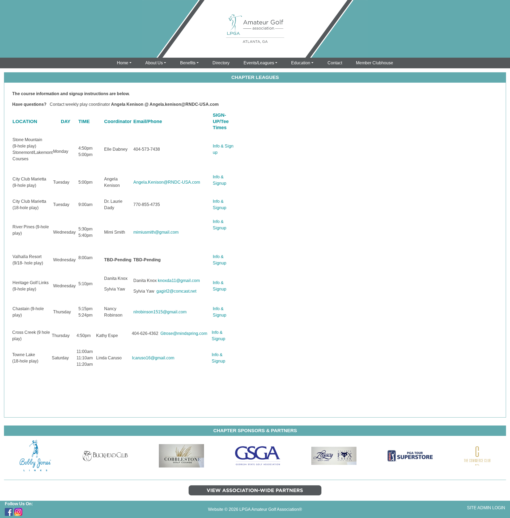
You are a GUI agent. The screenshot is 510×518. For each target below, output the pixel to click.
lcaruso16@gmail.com (153, 358)
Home (122, 63)
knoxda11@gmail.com (179, 280)
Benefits (188, 63)
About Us (154, 63)
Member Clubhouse (374, 63)
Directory (221, 63)
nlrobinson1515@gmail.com (159, 312)
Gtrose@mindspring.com (183, 333)
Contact (335, 63)
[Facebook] (9, 512)
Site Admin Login (486, 508)
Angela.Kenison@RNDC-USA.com (166, 182)
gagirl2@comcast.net (176, 291)
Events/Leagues (259, 63)
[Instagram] (18, 512)
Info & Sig (222, 146)
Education (300, 63)
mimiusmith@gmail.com (155, 232)
